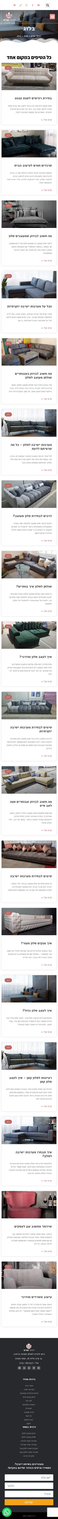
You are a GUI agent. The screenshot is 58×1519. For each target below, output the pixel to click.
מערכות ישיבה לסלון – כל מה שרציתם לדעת (31, 447)
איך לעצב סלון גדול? (37, 1010)
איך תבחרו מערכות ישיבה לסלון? (34, 1154)
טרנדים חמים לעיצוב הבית (32, 165)
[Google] (19, 1368)
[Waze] (24, 1368)
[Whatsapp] (29, 1368)
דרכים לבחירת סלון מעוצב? (32, 516)
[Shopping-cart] (14, 5)
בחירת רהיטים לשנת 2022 (33, 98)
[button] (52, 16)
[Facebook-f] (33, 5)
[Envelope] (39, 5)
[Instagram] (26, 5)
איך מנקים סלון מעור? (36, 943)
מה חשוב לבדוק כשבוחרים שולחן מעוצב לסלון (33, 375)
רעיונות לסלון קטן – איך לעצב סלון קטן (30, 1080)
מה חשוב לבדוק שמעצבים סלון (30, 236)
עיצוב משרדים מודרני (36, 1297)
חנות (26, 36)
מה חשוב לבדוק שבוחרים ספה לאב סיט (31, 804)
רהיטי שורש (36, 36)
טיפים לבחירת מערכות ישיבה (31, 876)
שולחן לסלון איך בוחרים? (34, 586)
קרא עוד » (46, 119)
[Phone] (20, 5)
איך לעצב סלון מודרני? (35, 657)
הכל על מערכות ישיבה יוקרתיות (29, 306)
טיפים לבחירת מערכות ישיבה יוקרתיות (31, 729)
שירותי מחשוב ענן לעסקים (33, 1226)
